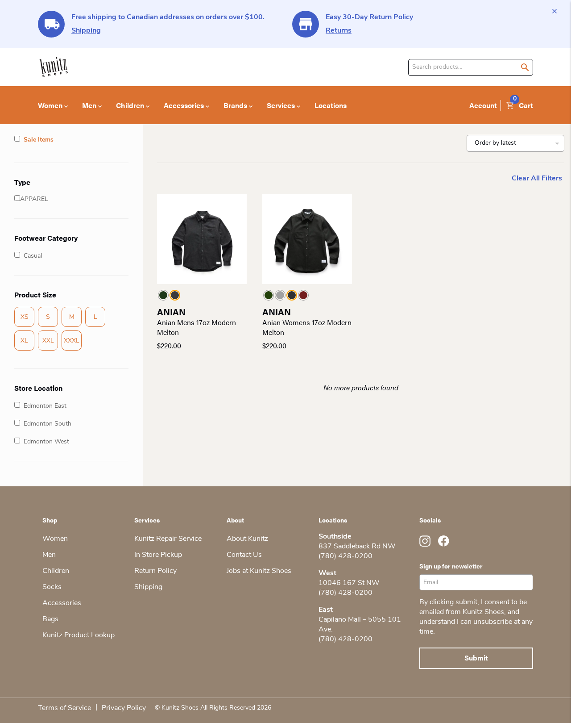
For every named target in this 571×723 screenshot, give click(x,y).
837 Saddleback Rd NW (357, 546)
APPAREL (34, 199)
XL (24, 341)
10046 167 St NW (349, 583)
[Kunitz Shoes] (54, 67)
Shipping (86, 30)
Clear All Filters (537, 178)
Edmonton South (47, 424)
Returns (339, 30)
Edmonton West (46, 442)
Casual (33, 256)
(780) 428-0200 (345, 556)
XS (25, 317)
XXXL (71, 341)
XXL (48, 341)
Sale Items (39, 140)
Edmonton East (45, 406)
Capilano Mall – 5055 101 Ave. (360, 624)
